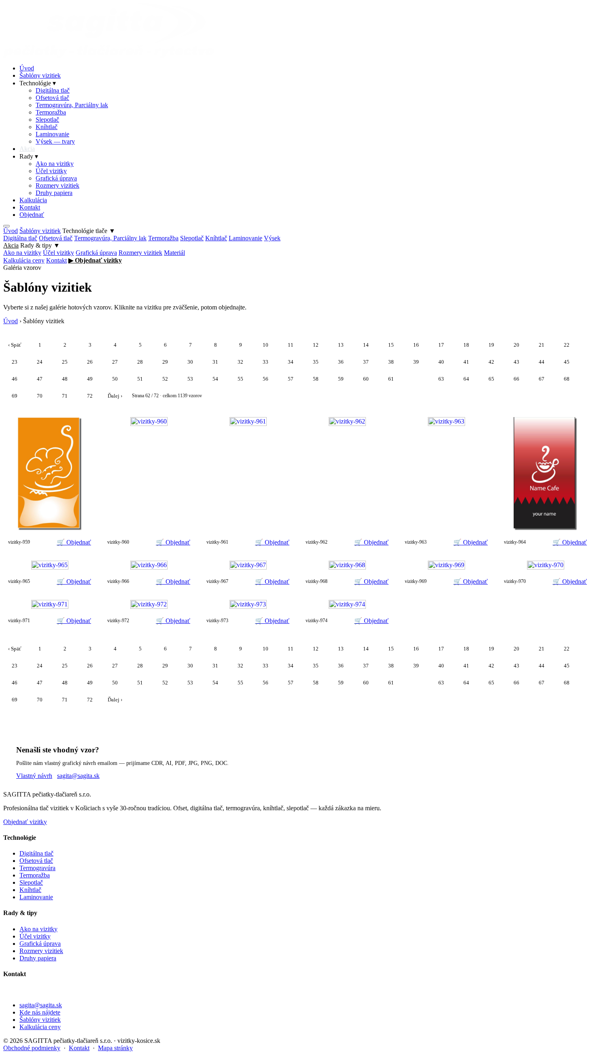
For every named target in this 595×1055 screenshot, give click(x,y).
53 (190, 379)
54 (215, 379)
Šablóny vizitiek (40, 75)
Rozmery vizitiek (57, 185)
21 (541, 345)
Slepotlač (47, 119)
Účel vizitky (51, 170)
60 (366, 379)
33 (265, 362)
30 (190, 362)
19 (491, 345)
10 (265, 345)
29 (165, 362)
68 (567, 379)
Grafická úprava (56, 178)
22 (567, 345)
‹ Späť (14, 345)
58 (316, 379)
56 (265, 379)
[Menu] (6, 226)
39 (416, 362)
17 (441, 345)
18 (466, 345)
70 (39, 396)
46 (14, 379)
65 (491, 379)
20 (516, 345)
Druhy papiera (54, 192)
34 (290, 362)
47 (39, 379)
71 (65, 396)
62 (416, 379)
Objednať (31, 214)
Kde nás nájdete (39, 1012)
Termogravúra (37, 867)
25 (65, 362)
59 (341, 379)
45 (567, 362)
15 (391, 345)
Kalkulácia (33, 200)
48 (65, 379)
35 (316, 362)
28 (140, 362)
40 (441, 362)
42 (491, 362)
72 (90, 396)
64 (466, 379)
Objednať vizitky (25, 821)
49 (90, 379)
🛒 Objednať (74, 542)
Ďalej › (115, 396)
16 (416, 345)
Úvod (26, 68)
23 (14, 362)
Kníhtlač (46, 126)
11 (290, 345)
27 (115, 362)
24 (39, 362)
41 (466, 362)
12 (316, 345)
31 (215, 362)
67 (541, 379)
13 (341, 345)
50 (115, 379)
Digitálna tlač (53, 90)
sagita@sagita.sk (78, 775)
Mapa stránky (115, 1047)
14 (366, 345)
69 (14, 396)
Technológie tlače (88, 230)
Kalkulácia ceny (24, 260)
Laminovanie (52, 134)
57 (290, 379)
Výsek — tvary (55, 141)
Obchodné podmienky (31, 1047)
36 (341, 362)
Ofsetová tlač (52, 97)
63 (441, 379)
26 (90, 362)
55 (240, 379)
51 (140, 379)
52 (165, 379)
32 (240, 362)
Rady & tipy (40, 245)
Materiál (174, 252)
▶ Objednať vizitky (95, 260)
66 (516, 379)
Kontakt (29, 207)
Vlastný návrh (34, 775)
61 (391, 379)
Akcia (27, 148)
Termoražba (51, 112)
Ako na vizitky (55, 163)
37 (366, 362)
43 (516, 362)
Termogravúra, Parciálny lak (72, 105)
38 (391, 362)
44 (541, 362)
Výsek (272, 238)
